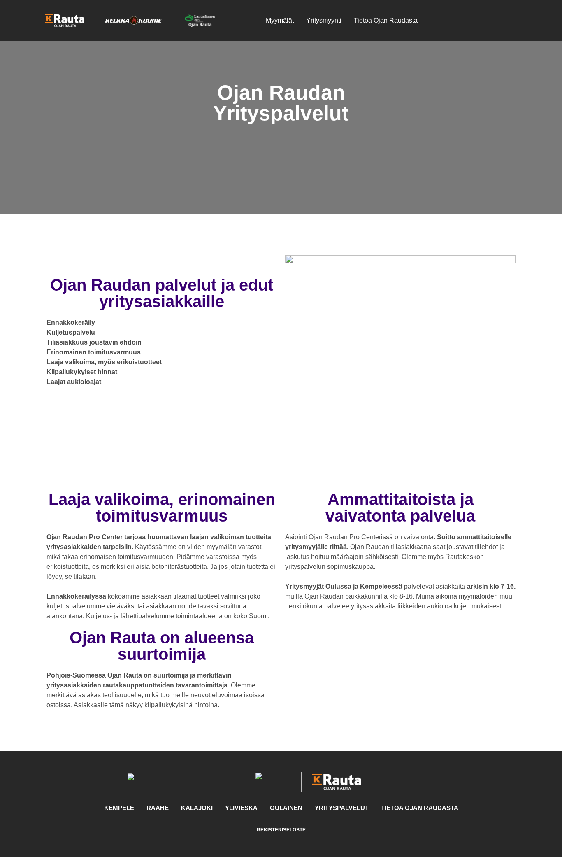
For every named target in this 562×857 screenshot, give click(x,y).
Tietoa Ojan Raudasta (386, 20)
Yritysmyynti (323, 20)
